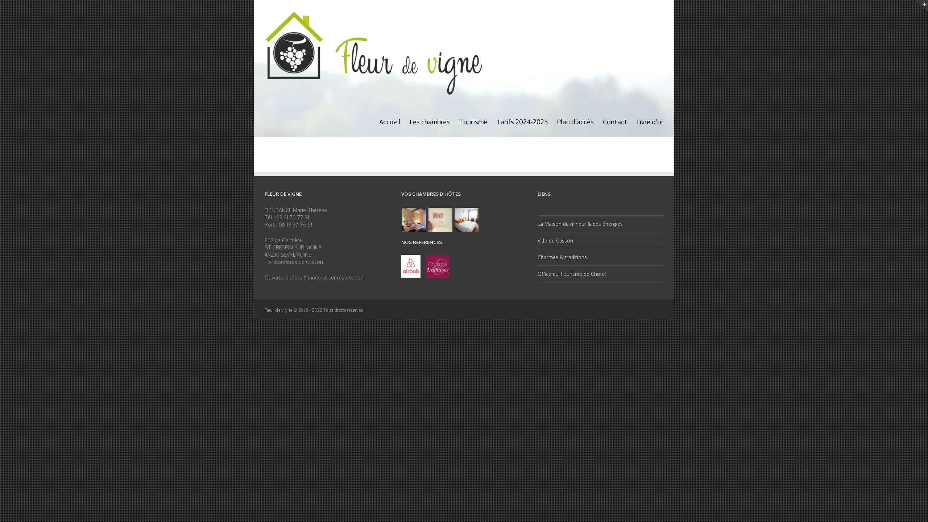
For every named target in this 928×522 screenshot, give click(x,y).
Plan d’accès (575, 122)
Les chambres (430, 122)
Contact (615, 122)
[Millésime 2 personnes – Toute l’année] (440, 220)
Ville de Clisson (555, 240)
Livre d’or (649, 122)
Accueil (390, 122)
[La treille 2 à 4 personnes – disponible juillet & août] (414, 220)
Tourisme (473, 122)
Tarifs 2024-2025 (522, 122)
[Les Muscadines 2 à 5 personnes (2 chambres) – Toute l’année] (466, 220)
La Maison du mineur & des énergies (580, 224)
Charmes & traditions (562, 257)
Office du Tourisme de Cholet (572, 274)
